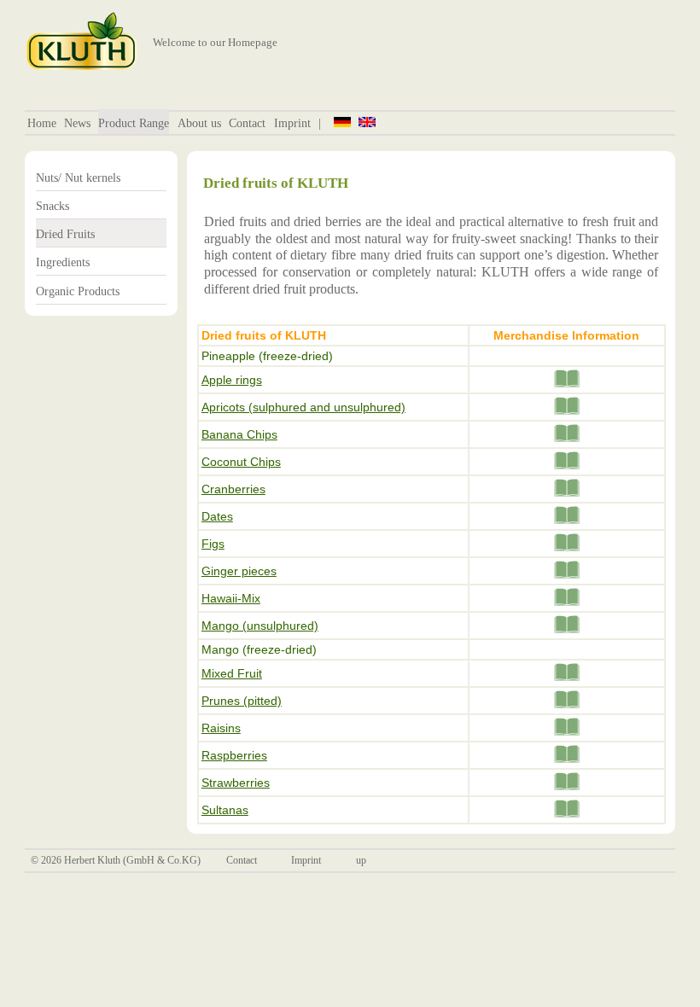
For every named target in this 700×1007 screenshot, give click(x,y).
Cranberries (233, 489)
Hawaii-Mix (230, 598)
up (361, 860)
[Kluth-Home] (81, 66)
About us (199, 123)
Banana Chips (239, 434)
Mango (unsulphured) (259, 625)
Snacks (52, 205)
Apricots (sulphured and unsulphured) (303, 407)
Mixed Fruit (231, 673)
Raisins (221, 728)
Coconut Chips (241, 462)
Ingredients (63, 262)
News (77, 123)
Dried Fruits (65, 234)
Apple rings (231, 380)
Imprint (292, 123)
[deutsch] (342, 121)
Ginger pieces (239, 571)
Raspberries (234, 755)
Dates (217, 516)
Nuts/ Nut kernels (78, 177)
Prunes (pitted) (241, 700)
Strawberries (235, 782)
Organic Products (78, 291)
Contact (247, 123)
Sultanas (224, 810)
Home (41, 123)
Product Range (133, 123)
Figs (213, 543)
